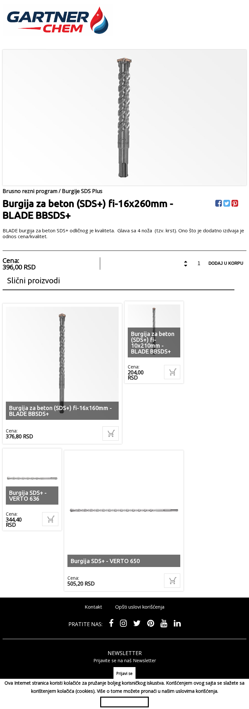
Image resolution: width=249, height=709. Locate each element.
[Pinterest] (235, 204)
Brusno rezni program (30, 191)
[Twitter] (227, 204)
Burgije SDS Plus (82, 191)
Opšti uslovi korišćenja (139, 606)
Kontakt (93, 606)
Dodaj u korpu (225, 263)
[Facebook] (219, 204)
